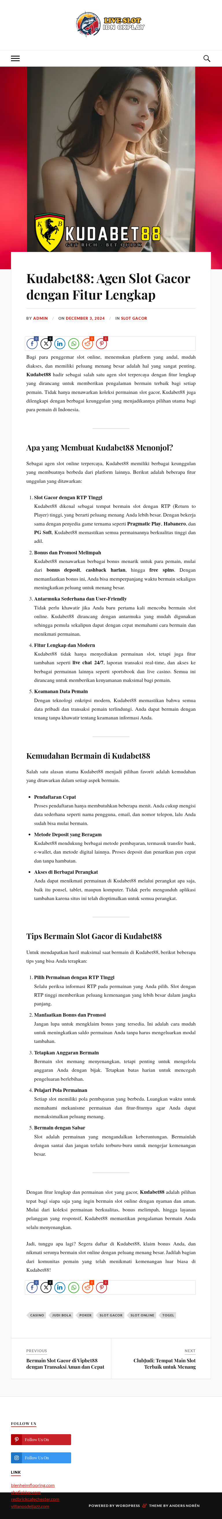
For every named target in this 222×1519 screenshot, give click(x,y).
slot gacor (134, 318)
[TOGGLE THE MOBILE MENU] (15, 58)
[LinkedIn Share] (59, 343)
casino (37, 1315)
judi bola (61, 1315)
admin (40, 318)
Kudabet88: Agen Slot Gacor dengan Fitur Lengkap (108, 286)
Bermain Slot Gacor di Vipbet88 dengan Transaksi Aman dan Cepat (65, 1363)
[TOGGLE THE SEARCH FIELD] (206, 58)
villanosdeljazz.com (30, 1506)
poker (85, 1315)
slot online (142, 1315)
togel (168, 1315)
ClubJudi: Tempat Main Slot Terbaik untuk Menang (165, 1363)
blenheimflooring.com (33, 1485)
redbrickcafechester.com (35, 1499)
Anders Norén (184, 1505)
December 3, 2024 (85, 318)
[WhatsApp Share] (73, 343)
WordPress (128, 1505)
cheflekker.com (26, 1492)
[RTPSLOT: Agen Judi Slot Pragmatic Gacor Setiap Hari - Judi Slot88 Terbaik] (111, 24)
